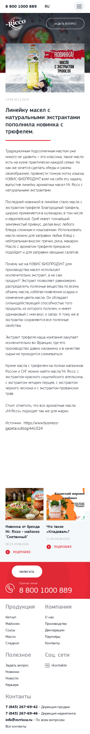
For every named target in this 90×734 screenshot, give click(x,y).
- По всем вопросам (35, 720)
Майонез (13, 623)
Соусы (10, 630)
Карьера (12, 684)
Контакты (52, 643)
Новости (12, 678)
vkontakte (59, 665)
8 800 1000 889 (21, 6)
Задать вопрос (65, 23)
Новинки (12, 671)
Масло (11, 636)
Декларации (54, 630)
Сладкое (12, 643)
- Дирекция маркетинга (41, 713)
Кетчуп (11, 617)
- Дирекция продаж (38, 707)
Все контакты (16, 726)
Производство (56, 623)
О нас (49, 617)
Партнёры (52, 636)
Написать (27, 571)
